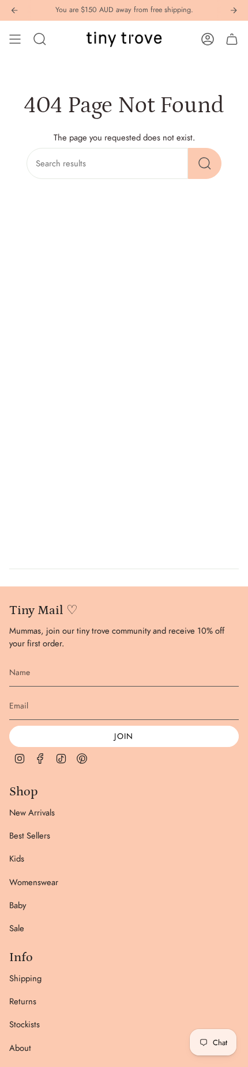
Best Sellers (29, 835)
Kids (16, 858)
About (20, 1048)
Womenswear (33, 882)
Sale (16, 928)
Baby (17, 905)
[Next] (233, 10)
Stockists (24, 1024)
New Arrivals (32, 812)
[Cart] (232, 39)
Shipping (25, 978)
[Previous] (14, 10)
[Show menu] (15, 39)
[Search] (204, 163)
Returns (22, 1001)
